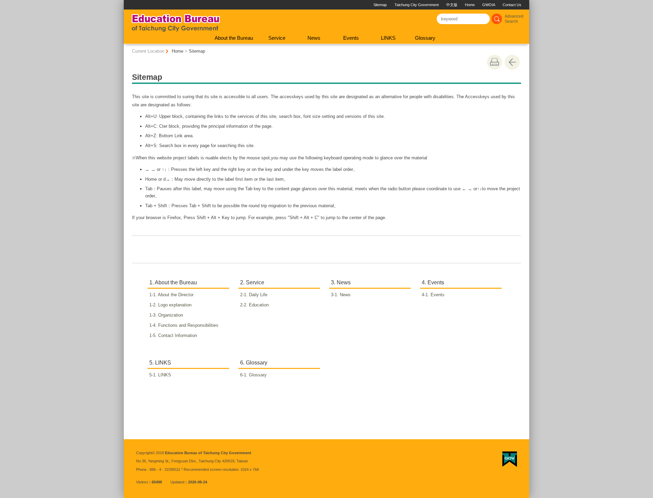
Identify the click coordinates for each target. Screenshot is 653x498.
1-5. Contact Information (176, 335)
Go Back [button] (512, 62)
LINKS (388, 38)
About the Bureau (234, 38)
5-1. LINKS (163, 374)
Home (470, 5)
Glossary (425, 38)
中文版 (451, 5)
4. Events (433, 282)
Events (351, 38)
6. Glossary (253, 363)
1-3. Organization (169, 315)
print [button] (494, 62)
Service (276, 38)
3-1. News (344, 294)
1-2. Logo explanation (173, 304)
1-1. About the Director (175, 294)
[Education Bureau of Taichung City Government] (176, 21)
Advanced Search (514, 19)
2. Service (252, 282)
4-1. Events (437, 294)
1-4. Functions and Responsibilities (187, 325)
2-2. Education (258, 304)
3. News (341, 282)
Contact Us (512, 5)
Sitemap (380, 5)
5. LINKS (160, 363)
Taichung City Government (417, 5)
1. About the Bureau (173, 282)
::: (126, 2)
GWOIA (488, 5)
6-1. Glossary (257, 374)
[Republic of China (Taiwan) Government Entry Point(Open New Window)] (509, 459)
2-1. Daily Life (257, 294)
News (313, 38)
